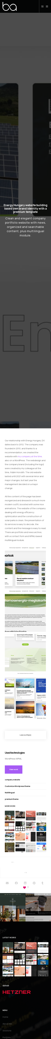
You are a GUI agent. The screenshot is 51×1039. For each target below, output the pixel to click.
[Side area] (41, 6)
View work (13, 769)
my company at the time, (30, 456)
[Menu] (46, 6)
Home (5, 1017)
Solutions (7, 1030)
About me (7, 1023)
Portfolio (7, 1037)
